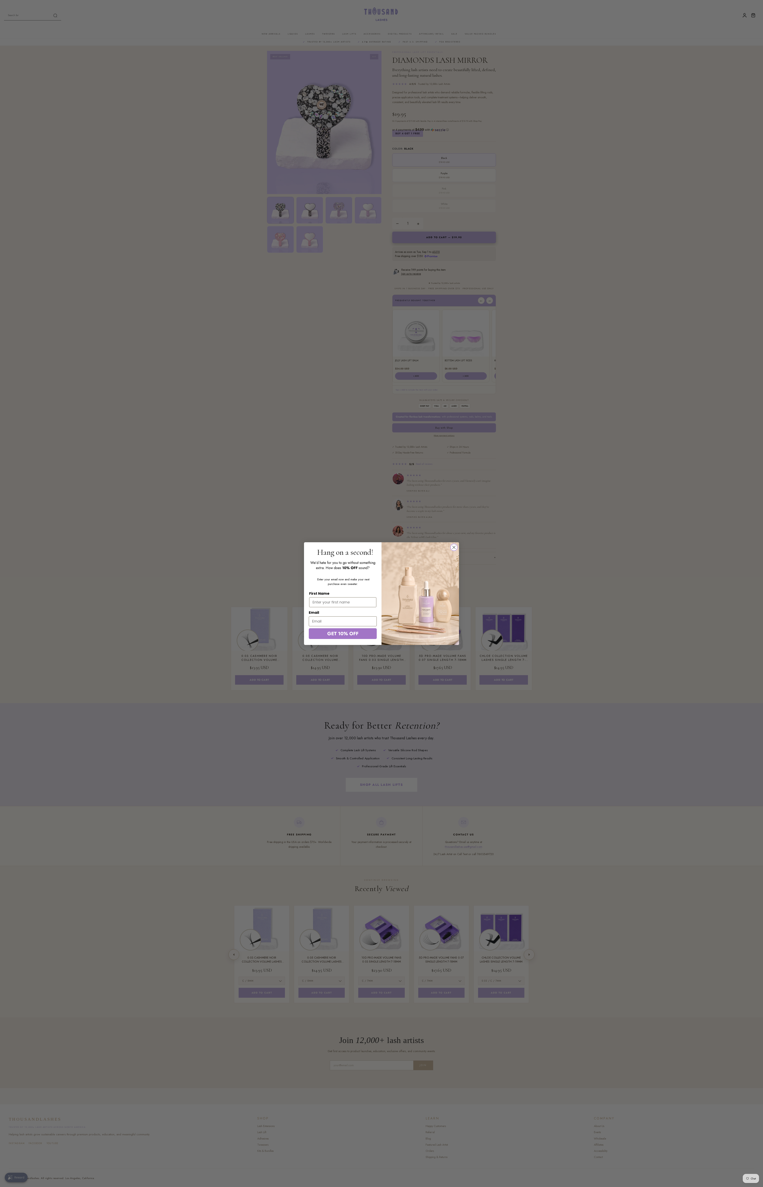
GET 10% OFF (342, 633)
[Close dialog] (453, 547)
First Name (319, 593)
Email (314, 612)
